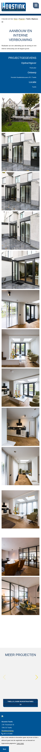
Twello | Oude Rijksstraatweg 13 (20, 703)
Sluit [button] (4, 749)
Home (15, 19)
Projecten (22, 19)
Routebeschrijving (7, 730)
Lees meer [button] (20, 743)
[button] (36, 677)
